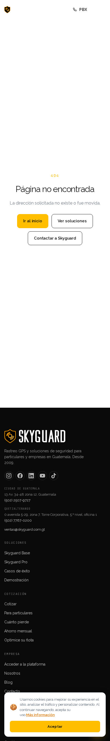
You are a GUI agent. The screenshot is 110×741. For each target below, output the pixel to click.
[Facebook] (20, 475)
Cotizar (10, 604)
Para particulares (18, 613)
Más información (40, 715)
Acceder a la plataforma (24, 664)
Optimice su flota (19, 640)
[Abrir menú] (100, 9)
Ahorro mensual (18, 631)
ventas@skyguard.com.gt (24, 529)
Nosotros (12, 673)
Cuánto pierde (16, 622)
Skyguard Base (17, 553)
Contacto (12, 691)
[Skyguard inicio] (20, 9)
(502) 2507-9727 (17, 500)
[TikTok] (53, 475)
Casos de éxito (17, 571)
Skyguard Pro (16, 562)
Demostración (16, 580)
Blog (8, 682)
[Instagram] (8, 475)
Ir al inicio (32, 221)
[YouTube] (42, 475)
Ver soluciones (72, 221)
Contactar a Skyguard (55, 238)
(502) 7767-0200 (18, 520)
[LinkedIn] (31, 475)
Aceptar (55, 727)
